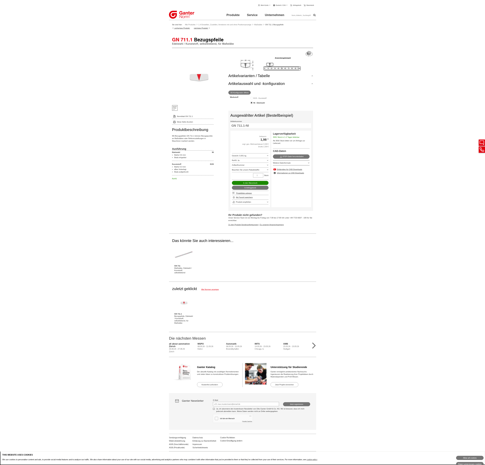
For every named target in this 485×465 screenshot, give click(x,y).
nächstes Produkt (201, 28)
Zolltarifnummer (238, 165)
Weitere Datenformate (282, 163)
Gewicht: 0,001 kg (239, 156)
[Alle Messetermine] (314, 345)
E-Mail (215, 400)
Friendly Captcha (247, 421)
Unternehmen (274, 15)
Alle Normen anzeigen (210, 289)
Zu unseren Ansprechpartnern (272, 225)
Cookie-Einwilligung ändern (231, 441)
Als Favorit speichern (244, 197)
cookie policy (312, 459)
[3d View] (309, 53)
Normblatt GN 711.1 (185, 116)
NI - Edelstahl (259, 103)
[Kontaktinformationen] (482, 149)
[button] (264, 5)
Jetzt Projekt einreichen (284, 385)
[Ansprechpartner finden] (482, 143)
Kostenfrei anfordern (210, 385)
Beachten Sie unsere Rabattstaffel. (246, 170)
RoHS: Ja (235, 160)
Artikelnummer (236, 121)
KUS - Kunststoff (259, 98)
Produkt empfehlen (243, 202)
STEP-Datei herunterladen (293, 156)
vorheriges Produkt (182, 28)
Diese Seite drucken (185, 122)
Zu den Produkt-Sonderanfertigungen (243, 225)
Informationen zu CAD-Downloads (290, 173)
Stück (266, 175)
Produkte (233, 15)
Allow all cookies (470, 458)
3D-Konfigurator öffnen (239, 93)
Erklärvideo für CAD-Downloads (289, 169)
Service (252, 15)
